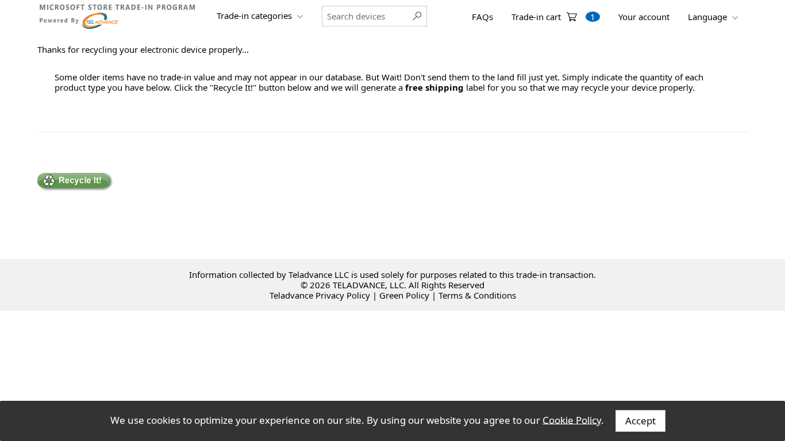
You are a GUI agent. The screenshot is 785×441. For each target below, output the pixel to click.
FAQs (482, 16)
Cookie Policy (571, 419)
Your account (643, 16)
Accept (640, 420)
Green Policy (404, 295)
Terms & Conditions (477, 295)
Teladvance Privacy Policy (320, 295)
